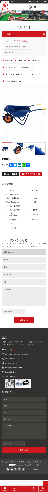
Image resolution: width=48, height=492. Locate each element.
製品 (33, 490)
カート (35, 60)
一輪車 (25, 34)
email (5, 490)
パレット (33, 74)
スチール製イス (13, 81)
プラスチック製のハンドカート (16, 46)
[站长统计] (12, 465)
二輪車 (21, 60)
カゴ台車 (10, 67)
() (38, 7)
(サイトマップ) (34, 465)
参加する (24, 450)
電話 (14, 490)
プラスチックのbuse (21, 41)
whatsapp (43, 490)
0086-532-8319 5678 (13, 359)
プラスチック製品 (13, 74)
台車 (8, 60)
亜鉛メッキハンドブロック (15, 52)
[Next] (44, 113)
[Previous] (3, 113)
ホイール (26, 67)
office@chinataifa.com (13, 367)
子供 (7, 41)
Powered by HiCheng (22, 465)
